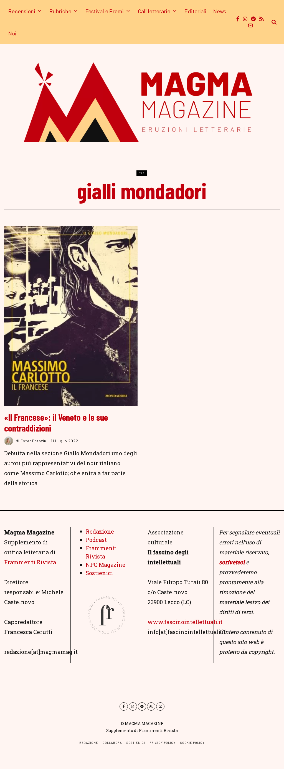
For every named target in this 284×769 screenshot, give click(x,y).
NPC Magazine (105, 564)
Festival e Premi (104, 11)
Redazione (100, 531)
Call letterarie (154, 11)
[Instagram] (245, 18)
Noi (12, 33)
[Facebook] (238, 18)
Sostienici (99, 572)
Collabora (112, 742)
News (219, 11)
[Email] (250, 25)
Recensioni (21, 11)
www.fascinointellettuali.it (185, 621)
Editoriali (195, 11)
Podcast (96, 539)
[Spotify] (253, 18)
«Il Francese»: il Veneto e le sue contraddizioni (56, 422)
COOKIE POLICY (192, 742)
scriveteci (232, 562)
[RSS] (261, 18)
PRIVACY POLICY (162, 742)
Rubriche (60, 11)
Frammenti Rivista (30, 562)
